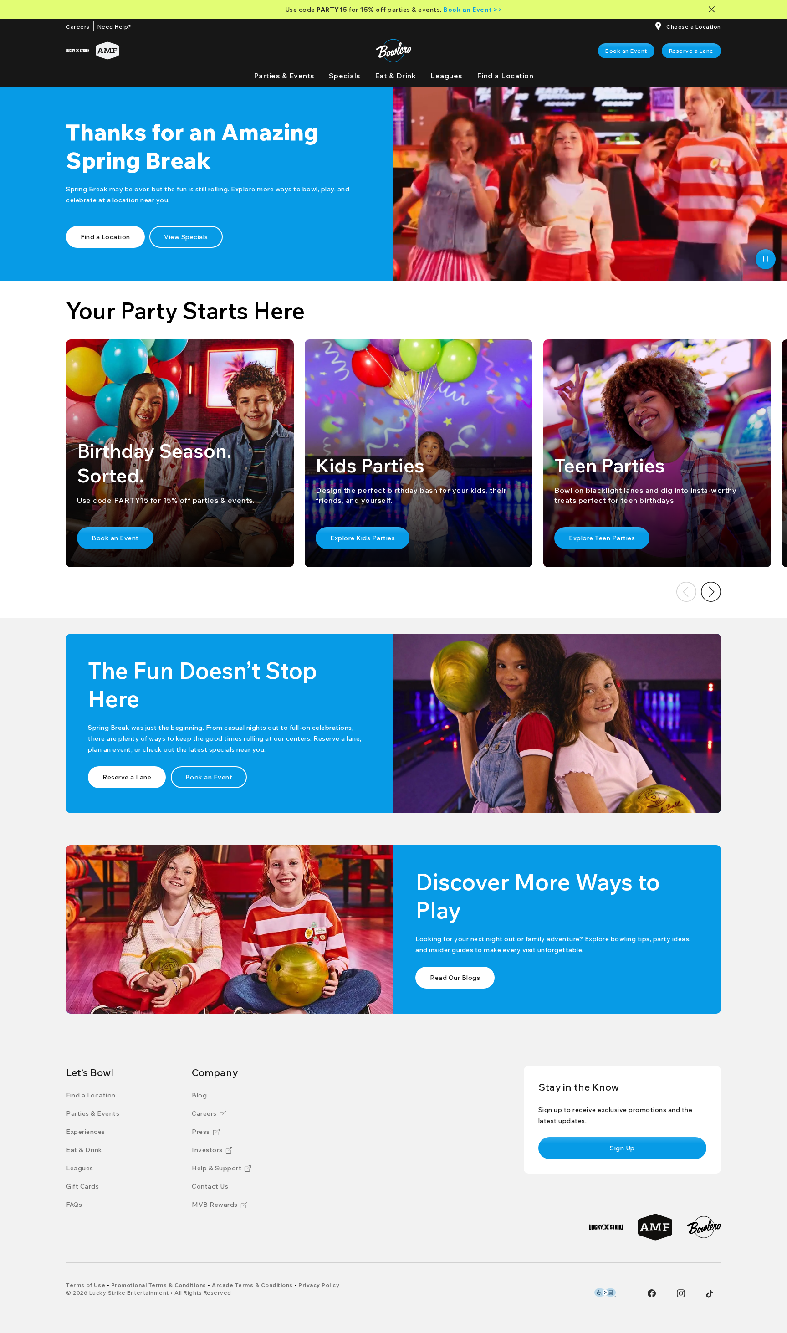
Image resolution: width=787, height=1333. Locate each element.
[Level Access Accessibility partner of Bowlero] (605, 1292)
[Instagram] (680, 1293)
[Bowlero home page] (393, 50)
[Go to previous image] (686, 592)
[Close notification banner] (713, 9)
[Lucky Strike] (77, 50)
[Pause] (766, 259)
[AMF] (107, 50)
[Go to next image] (711, 592)
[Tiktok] (709, 1293)
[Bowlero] (704, 1227)
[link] (626, 50)
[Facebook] (652, 1293)
